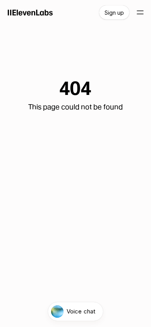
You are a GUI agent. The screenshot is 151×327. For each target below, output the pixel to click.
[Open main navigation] (140, 12)
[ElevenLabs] (30, 12)
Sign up (114, 12)
